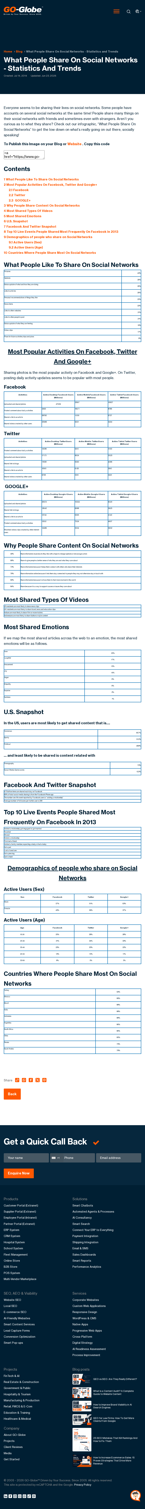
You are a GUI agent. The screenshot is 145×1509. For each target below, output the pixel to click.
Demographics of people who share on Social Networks (48, 237)
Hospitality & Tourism (17, 1394)
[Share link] (29, 1496)
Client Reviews (13, 1447)
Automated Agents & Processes (93, 1211)
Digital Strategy (82, 1342)
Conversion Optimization (19, 1336)
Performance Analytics (86, 1266)
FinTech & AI (11, 1375)
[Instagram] (15, 1497)
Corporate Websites (85, 1299)
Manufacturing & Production (21, 1400)
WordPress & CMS (84, 1318)
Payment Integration (85, 1236)
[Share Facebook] (10, 1497)
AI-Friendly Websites (17, 1318)
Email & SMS (80, 1248)
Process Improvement (86, 1355)
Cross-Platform (82, 1336)
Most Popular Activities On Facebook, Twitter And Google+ (50, 185)
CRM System (12, 1236)
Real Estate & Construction (21, 1382)
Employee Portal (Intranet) (20, 1217)
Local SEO (10, 1306)
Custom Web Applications (89, 1306)
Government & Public (17, 1388)
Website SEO (12, 1299)
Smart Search (81, 1223)
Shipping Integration (85, 1242)
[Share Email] (34, 1497)
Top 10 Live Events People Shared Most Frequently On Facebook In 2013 (61, 232)
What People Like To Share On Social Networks (41, 179)
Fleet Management (16, 1254)
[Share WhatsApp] (25, 1497)
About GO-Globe (15, 1434)
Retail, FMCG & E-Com (18, 1406)
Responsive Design (84, 1312)
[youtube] (20, 1497)
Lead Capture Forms (17, 1330)
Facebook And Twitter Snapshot (30, 226)
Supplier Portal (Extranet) (20, 1211)
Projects (9, 1440)
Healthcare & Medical (17, 1418)
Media (8, 1453)
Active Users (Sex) (25, 242)
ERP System (11, 1230)
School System (13, 1248)
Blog (19, 51)
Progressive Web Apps (87, 1330)
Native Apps (80, 1324)
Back (12, 1094)
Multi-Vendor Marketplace (20, 1279)
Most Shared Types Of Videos (28, 211)
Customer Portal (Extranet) (21, 1205)
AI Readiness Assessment (89, 1349)
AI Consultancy (82, 1217)
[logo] (23, 11)
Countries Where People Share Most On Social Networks (50, 253)
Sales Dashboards (84, 1254)
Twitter (17, 195)
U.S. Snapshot (16, 221)
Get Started (11, 1459)
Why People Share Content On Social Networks (42, 205)
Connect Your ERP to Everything (92, 1230)
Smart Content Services (19, 1324)
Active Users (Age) (26, 247)
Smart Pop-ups (13, 1342)
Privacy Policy (82, 1484)
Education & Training (17, 1412)
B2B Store (10, 1266)
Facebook (19, 190)
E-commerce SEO (15, 1312)
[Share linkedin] (6, 1497)
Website (74, 144)
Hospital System (14, 1242)
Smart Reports (81, 1260)
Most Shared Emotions (23, 216)
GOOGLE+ (20, 200)
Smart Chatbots (82, 1205)
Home (8, 51)
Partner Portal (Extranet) (19, 1223)
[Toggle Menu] (116, 11)
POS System (12, 1273)
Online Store (12, 1260)
